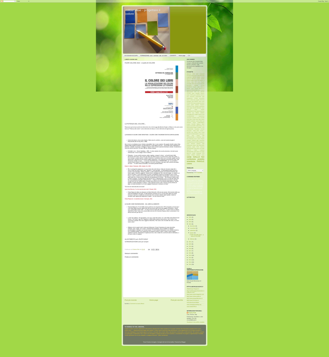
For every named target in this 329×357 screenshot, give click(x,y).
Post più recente (131, 300)
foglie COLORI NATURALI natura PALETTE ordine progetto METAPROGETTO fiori (195, 109)
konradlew (171, 342)
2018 (190, 248)
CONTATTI (173, 55)
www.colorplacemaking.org (194, 304)
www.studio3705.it (192, 306)
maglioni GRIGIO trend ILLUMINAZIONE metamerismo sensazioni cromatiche (195, 116)
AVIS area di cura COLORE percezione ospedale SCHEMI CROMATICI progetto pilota (195, 85)
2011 (190, 264)
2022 (190, 224)
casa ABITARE (200, 91)
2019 (190, 246)
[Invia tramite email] (152, 249)
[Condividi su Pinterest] (158, 249)
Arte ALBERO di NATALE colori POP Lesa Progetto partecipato (195, 82)
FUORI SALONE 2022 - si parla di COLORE (197, 235)
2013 (190, 259)
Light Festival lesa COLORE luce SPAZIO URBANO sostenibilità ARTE (195, 113)
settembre (193, 230)
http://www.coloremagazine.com (195, 294)
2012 (190, 262)
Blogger (183, 342)
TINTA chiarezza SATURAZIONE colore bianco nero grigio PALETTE (195, 148)
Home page (182, 55)
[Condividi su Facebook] (157, 249)
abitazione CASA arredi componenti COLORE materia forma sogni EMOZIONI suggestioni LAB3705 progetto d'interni (195, 75)
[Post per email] (148, 249)
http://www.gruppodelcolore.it (194, 298)
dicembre (192, 226)
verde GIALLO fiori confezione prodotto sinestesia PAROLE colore (195, 160)
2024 (190, 219)
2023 (190, 221)
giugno (192, 232)
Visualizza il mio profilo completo (195, 322)
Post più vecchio (177, 300)
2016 (190, 253)
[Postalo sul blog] (153, 249)
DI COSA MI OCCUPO (131, 55)
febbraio (192, 239)
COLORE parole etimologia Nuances (195, 93)
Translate (199, 172)
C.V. (189, 55)
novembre (193, 228)
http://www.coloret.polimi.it (194, 296)
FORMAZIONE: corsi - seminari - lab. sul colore (153, 55)
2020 (190, 244)
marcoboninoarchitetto (193, 302)
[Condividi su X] (155, 249)
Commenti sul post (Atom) (137, 303)
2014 (190, 257)
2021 (190, 241)
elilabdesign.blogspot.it (193, 288)
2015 (190, 255)
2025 (190, 217)
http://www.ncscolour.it (193, 300)
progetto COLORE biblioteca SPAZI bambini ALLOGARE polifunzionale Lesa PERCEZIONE (195, 126)
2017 (190, 250)
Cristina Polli (192, 312)
